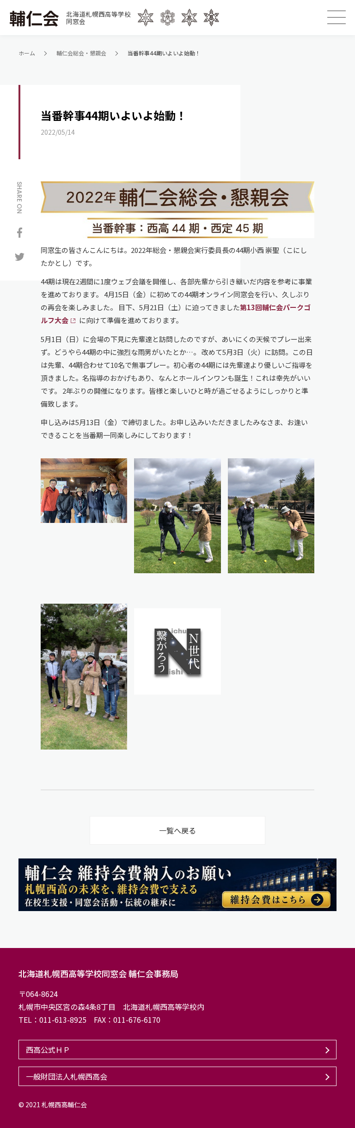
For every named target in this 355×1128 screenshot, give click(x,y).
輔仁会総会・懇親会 (81, 53)
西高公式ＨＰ (48, 1049)
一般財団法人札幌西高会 (66, 1076)
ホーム (26, 53)
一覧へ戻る (177, 830)
